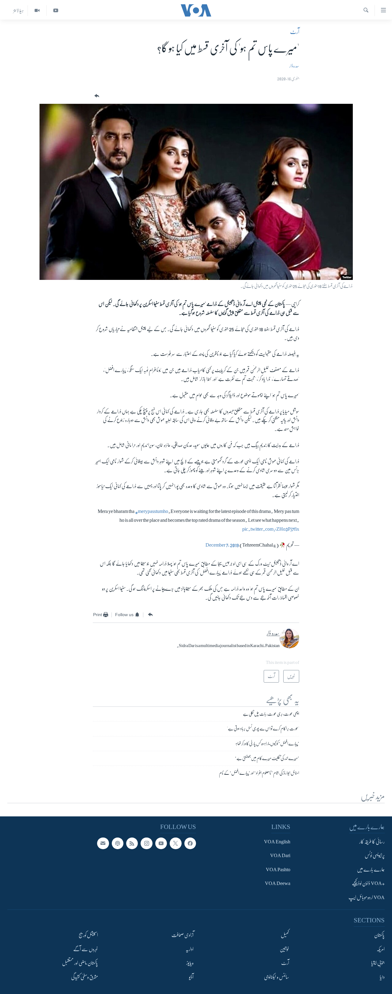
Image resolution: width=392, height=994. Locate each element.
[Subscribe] (103, 843)
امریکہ (381, 949)
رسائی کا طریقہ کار (372, 842)
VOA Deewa (277, 883)
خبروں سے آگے (85, 949)
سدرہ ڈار (294, 66)
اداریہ (190, 949)
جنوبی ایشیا (378, 963)
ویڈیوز (190, 963)
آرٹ (294, 31)
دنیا (382, 977)
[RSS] (132, 843)
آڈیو (191, 977)
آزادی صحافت (183, 935)
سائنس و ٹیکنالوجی (276, 977)
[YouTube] (55, 10)
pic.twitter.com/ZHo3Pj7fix (270, 529)
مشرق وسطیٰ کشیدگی (84, 977)
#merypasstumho (151, 511)
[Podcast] (117, 843)
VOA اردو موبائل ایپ (367, 897)
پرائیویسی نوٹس (375, 856)
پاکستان (379, 935)
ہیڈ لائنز (18, 10)
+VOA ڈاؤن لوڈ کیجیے (368, 883)
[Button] (96, 96)
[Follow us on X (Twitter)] (175, 843)
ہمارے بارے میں (371, 870)
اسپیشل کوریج (88, 935)
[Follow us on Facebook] (190, 843)
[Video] (37, 10)
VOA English (277, 842)
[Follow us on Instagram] (146, 843)
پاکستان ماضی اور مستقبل (80, 963)
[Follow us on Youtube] (161, 843)
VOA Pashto (278, 870)
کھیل (285, 935)
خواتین (284, 949)
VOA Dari (280, 856)
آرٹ (285, 963)
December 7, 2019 (222, 545)
